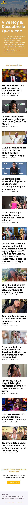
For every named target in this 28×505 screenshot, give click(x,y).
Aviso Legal (20, 502)
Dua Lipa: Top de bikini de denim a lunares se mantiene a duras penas (14, 319)
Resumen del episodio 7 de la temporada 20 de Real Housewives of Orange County (14, 446)
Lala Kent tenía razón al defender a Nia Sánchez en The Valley (14, 417)
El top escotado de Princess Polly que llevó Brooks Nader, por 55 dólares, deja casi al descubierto (14, 352)
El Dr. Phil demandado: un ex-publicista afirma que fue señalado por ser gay (14, 151)
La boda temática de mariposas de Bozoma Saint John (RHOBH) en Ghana (14, 120)
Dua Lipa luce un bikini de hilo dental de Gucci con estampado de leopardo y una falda (14, 288)
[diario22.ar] (4, 2)
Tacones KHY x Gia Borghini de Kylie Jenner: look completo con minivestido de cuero (14, 385)
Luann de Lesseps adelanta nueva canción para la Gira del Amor (13, 216)
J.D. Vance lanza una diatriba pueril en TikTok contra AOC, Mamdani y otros (13, 89)
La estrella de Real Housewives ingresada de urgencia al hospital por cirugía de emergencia (14, 184)
